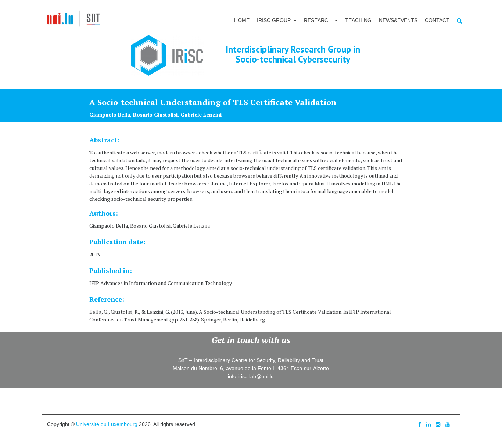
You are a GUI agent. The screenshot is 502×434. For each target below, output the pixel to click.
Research (318, 20)
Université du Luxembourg (106, 424)
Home (242, 20)
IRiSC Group (274, 20)
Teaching (358, 20)
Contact (437, 20)
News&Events (398, 20)
